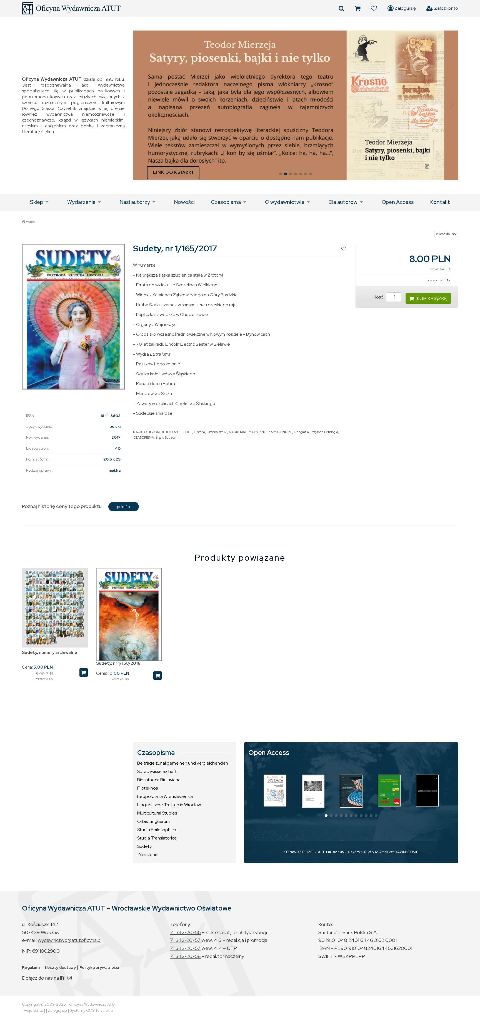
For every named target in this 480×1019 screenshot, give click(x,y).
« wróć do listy (446, 234)
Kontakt (440, 202)
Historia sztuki (217, 432)
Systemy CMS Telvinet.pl (92, 1010)
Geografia (301, 432)
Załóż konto (445, 8)
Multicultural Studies (157, 813)
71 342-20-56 (185, 932)
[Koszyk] (357, 8)
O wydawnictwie (284, 202)
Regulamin (31, 967)
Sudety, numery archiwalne (49, 652)
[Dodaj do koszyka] (83, 672)
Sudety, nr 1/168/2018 (118, 663)
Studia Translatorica (157, 838)
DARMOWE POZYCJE (346, 851)
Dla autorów (343, 202)
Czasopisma (226, 202)
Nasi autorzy (135, 202)
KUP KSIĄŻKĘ (432, 298)
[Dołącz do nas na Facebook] (62, 978)
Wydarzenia (81, 202)
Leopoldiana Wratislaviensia (165, 796)
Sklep (36, 202)
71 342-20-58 (185, 956)
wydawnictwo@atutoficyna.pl (69, 940)
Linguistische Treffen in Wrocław (169, 805)
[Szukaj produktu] (341, 8)
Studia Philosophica (156, 830)
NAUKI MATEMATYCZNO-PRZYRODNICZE (260, 432)
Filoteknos (147, 788)
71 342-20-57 (185, 940)
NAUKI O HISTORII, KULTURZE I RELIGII (162, 432)
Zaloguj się (405, 8)
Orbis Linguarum (153, 821)
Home (30, 221)
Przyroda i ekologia (324, 432)
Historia (199, 432)
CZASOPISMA (143, 437)
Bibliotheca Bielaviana (159, 780)
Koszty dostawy (60, 967)
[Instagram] (70, 978)
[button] (139, 105)
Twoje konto (32, 1010)
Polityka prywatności (99, 967)
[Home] (71, 8)
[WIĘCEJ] (275, 790)
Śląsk (159, 437)
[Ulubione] (374, 8)
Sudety (170, 437)
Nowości (184, 202)
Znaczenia (147, 855)
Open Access (398, 202)
